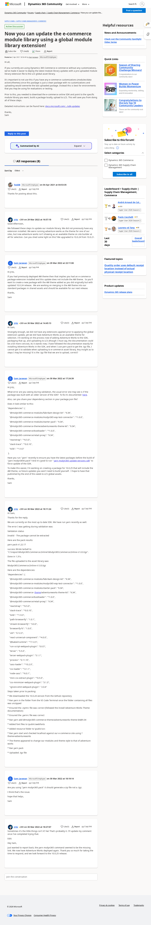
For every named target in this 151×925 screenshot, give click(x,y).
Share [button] (37, 51)
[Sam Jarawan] (10, 263)
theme (38, 592)
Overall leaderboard (138, 239)
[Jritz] (10, 219)
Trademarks (139, 905)
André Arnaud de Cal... (129, 202)
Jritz (16, 219)
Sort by (8, 170)
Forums (31, 12)
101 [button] (121, 206)
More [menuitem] (84, 4)
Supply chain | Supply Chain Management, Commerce (57, 12)
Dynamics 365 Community (45, 4)
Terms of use (124, 905)
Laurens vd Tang (126, 227)
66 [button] (138, 228)
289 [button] (22, 219)
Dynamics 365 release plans (118, 292)
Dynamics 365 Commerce (121, 160)
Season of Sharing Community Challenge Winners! (130, 68)
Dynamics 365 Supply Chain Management (122, 166)
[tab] (27, 162)
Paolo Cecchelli (125, 217)
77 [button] (137, 217)
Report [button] (49, 51)
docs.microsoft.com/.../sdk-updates (62, 106)
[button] (132, 4)
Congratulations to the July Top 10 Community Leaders (131, 103)
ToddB (17, 184)
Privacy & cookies (107, 905)
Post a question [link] (134, 10)
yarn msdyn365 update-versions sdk (72, 460)
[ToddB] (10, 185)
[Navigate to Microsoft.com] (13, 4)
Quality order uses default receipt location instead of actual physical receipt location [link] (124, 269)
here (84, 394)
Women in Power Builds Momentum (130, 85)
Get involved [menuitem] (71, 4)
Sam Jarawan (33, 57)
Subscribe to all (124, 174)
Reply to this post (17, 133)
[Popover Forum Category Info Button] (117, 148)
